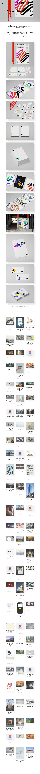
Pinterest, (22, 38)
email (28, 38)
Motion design (30, 390)
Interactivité (20, 620)
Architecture (10, 329)
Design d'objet (30, 329)
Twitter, (19, 38)
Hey (8, 25)
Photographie (10, 346)
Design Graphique (20, 331)
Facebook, (16, 38)
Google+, (25, 38)
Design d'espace (10, 359)
